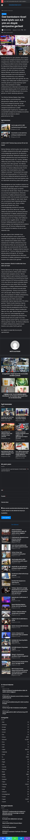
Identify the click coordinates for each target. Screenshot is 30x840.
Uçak (3, 789)
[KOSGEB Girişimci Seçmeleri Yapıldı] (22, 412)
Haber (3, 749)
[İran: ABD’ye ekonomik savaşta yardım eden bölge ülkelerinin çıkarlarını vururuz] (22, 446)
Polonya (4, 769)
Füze (3, 744)
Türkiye (4, 786)
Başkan (4, 729)
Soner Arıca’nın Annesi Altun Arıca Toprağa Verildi (20, 662)
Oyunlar (4, 767)
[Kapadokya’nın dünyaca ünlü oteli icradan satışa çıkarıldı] (7, 426)
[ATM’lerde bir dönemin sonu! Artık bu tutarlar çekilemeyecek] (6, 540)
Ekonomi (10, 10)
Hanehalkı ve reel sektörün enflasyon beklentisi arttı (19, 567)
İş (2, 757)
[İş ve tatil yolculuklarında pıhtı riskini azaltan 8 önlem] (6, 547)
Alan (3, 722)
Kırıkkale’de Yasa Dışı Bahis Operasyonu (7, 417)
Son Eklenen (15, 524)
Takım (3, 781)
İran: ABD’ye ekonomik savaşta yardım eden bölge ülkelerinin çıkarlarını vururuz (22, 454)
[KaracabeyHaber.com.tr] (15, 5)
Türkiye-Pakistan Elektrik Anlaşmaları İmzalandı (19, 612)
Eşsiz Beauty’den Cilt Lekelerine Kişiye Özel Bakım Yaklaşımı (7, 453)
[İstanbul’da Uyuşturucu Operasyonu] (6, 583)
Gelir (3, 747)
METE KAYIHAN (7, 30)
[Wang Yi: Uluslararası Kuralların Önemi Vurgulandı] (6, 657)
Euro (3, 742)
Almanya (4, 724)
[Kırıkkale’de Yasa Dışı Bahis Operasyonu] (7, 412)
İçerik (3, 754)
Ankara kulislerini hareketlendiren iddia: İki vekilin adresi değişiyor (19, 531)
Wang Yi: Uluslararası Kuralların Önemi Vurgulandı (20, 655)
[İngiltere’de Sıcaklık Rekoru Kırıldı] (6, 621)
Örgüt (3, 762)
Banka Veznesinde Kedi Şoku (20, 626)
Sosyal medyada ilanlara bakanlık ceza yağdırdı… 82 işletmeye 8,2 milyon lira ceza (22, 435)
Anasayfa (5, 10)
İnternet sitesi (4, 502)
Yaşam (4, 799)
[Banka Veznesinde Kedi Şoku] (6, 628)
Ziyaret (4, 801)
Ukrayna (4, 791)
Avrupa (4, 727)
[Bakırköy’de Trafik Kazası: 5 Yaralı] (6, 600)
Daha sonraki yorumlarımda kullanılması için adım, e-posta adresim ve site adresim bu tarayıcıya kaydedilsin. (15, 511)
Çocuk (3, 732)
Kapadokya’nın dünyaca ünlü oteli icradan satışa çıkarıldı (6, 434)
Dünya (4, 737)
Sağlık (3, 774)
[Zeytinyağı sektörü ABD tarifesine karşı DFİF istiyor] (5, 127)
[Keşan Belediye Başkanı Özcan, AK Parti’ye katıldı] (6, 607)
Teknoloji (4, 784)
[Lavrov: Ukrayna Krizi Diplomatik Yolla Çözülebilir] (6, 635)
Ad (2, 490)
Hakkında (4, 752)
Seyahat (4, 779)
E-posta (3, 496)
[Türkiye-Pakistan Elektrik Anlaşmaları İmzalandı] (6, 614)
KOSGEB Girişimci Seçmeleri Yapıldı (21, 417)
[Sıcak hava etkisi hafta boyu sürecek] (6, 576)
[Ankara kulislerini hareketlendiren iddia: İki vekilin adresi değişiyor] (6, 532)
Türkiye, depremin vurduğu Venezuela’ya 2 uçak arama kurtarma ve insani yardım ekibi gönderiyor (20, 590)
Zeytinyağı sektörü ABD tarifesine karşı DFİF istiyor (19, 560)
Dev (3, 734)
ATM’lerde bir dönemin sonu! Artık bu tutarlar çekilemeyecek (20, 539)
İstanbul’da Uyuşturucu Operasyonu (18, 581)
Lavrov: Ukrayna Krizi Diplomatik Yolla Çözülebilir (20, 634)
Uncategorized (6, 794)
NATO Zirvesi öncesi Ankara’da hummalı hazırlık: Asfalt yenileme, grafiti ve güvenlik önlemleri (20, 671)
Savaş (3, 776)
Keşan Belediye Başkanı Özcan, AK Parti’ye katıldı (19, 605)
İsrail (3, 759)
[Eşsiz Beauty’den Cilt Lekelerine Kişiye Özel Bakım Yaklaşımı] (7, 446)
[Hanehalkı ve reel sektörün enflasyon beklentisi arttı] (5, 135)
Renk (3, 771)
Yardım (4, 796)
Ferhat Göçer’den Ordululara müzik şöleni (19, 553)
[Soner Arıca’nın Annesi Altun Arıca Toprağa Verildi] (6, 664)
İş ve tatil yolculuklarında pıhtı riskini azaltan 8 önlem (20, 546)
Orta (3, 764)
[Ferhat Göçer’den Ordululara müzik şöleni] (6, 554)
